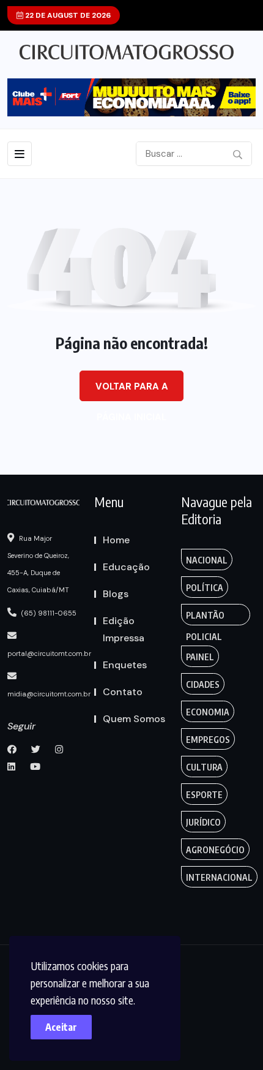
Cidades (203, 684)
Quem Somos (134, 718)
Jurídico (203, 822)
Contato (123, 691)
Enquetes (125, 664)
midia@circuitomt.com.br (49, 694)
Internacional (219, 877)
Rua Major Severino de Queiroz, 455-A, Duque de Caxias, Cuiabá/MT (38, 564)
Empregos (208, 739)
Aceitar (61, 1027)
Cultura (204, 767)
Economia (207, 712)
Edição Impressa (123, 629)
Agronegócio (215, 850)
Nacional (207, 560)
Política (204, 587)
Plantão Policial (205, 617)
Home (116, 539)
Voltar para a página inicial (131, 390)
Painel (200, 657)
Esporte (204, 794)
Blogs (115, 593)
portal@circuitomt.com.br (49, 653)
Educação (126, 566)
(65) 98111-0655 (48, 613)
